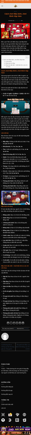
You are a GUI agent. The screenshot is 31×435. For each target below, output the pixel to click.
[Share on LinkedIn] (23, 323)
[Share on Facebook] (11, 323)
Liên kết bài (9, 61)
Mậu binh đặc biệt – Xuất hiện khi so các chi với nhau (16, 65)
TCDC (3, 368)
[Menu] (2, 6)
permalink (26, 328)
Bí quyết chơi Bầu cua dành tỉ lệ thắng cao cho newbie (23, 347)
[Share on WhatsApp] (8, 323)
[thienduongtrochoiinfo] (15, 6)
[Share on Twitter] (14, 323)
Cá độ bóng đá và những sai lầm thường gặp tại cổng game (7, 347)
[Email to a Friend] (17, 323)
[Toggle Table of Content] (26, 57)
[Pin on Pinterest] (20, 323)
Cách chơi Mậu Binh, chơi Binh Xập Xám (14, 59)
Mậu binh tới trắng (10, 63)
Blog (15, 11)
